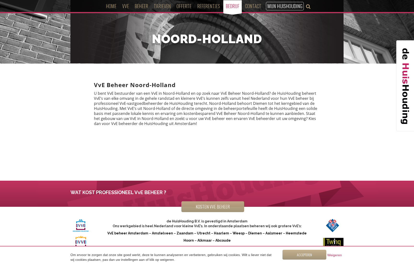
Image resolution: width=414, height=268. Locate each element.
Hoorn (189, 240)
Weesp (239, 233)
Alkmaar (204, 240)
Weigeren (334, 255)
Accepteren (304, 254)
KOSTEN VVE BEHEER (213, 206)
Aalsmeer (273, 233)
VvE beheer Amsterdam (127, 233)
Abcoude (223, 240)
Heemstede (296, 233)
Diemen (255, 233)
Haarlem (221, 233)
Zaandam (185, 233)
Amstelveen (162, 233)
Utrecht (203, 233)
